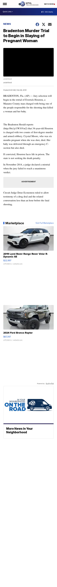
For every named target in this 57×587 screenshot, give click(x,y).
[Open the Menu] (4, 4)
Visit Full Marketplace (45, 223)
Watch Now (49, 4)
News (7, 24)
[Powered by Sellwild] (50, 384)
